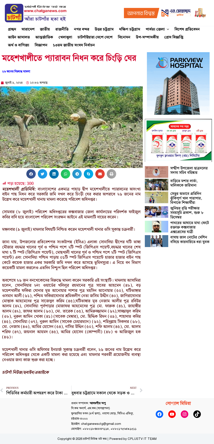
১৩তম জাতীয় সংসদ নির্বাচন (74, 45)
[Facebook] (159, 414)
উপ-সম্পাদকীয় (147, 37)
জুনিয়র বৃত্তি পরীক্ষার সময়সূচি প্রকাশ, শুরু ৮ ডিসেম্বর (187, 212)
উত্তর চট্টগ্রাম (104, 29)
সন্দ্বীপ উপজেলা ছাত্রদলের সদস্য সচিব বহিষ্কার (189, 170)
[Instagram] (184, 414)
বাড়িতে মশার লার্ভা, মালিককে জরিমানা (184, 183)
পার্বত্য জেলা (155, 29)
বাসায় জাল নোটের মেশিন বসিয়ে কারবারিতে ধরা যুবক (189, 239)
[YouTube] (172, 414)
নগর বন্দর (81, 29)
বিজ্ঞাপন (41, 45)
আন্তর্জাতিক (44, 37)
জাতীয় (45, 29)
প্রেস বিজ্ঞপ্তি (173, 37)
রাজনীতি (62, 29)
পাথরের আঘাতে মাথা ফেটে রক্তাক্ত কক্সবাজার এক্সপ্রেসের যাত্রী (189, 227)
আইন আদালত (19, 37)
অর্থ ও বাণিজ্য (18, 45)
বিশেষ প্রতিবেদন (187, 29)
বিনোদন (124, 37)
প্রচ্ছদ (12, 29)
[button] (167, 29)
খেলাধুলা (65, 37)
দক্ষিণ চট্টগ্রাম (129, 29)
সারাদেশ (28, 29)
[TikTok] (197, 414)
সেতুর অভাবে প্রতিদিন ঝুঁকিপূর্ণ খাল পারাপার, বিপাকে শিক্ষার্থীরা (186, 198)
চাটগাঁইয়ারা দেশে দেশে (95, 37)
